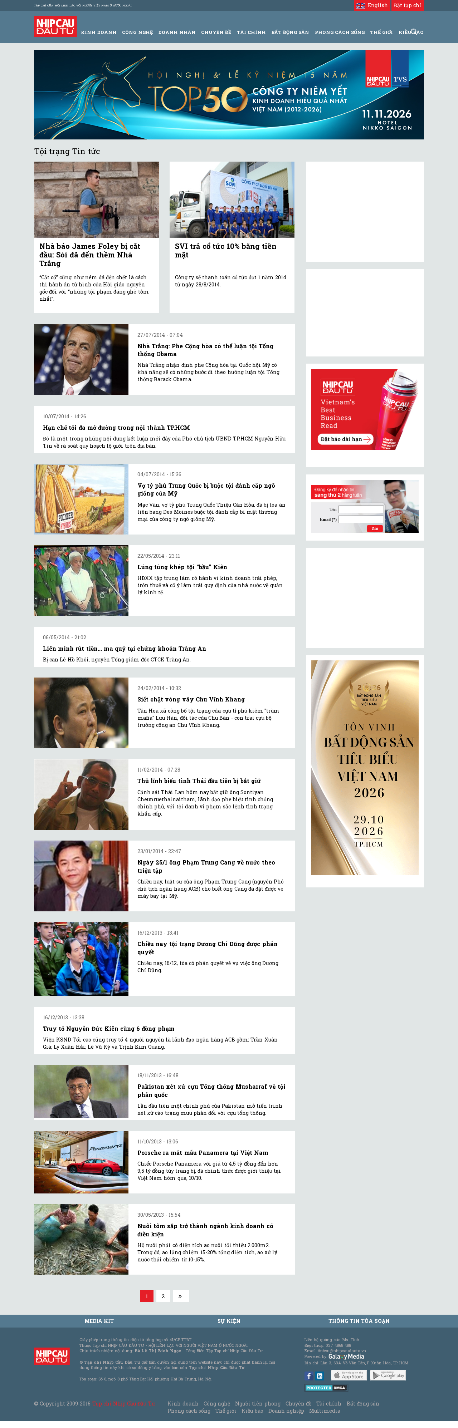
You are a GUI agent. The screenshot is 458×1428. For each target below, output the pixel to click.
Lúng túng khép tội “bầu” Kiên (182, 567)
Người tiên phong (257, 1403)
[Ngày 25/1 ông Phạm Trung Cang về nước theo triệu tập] (81, 876)
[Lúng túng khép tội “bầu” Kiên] (81, 580)
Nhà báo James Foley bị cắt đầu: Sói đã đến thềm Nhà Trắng (89, 254)
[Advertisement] (365, 597)
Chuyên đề (216, 32)
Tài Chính (251, 32)
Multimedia (324, 1410)
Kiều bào (252, 1410)
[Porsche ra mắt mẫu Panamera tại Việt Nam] (81, 1162)
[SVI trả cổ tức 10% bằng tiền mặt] (232, 200)
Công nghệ (217, 1403)
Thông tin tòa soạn (359, 1321)
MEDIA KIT (99, 1321)
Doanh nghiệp (286, 1410)
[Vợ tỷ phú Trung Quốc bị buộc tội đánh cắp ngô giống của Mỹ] (81, 499)
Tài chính (328, 1403)
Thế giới (381, 32)
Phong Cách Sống (340, 32)
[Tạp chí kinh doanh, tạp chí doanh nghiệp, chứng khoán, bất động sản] (55, 26)
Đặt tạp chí (408, 5)
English (376, 5)
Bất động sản (290, 32)
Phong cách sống (188, 1410)
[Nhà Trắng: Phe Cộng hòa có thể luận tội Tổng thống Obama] (81, 359)
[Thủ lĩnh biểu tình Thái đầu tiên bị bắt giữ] (81, 794)
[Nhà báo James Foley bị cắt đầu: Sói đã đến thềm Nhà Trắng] (96, 200)
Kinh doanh (182, 1403)
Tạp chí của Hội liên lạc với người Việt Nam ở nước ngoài (83, 5)
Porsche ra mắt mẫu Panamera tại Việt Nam (202, 1152)
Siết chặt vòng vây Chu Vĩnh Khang (191, 699)
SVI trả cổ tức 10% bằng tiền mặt (226, 250)
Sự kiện (229, 1321)
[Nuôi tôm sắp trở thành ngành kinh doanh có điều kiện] (81, 1239)
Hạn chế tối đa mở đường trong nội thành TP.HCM (116, 427)
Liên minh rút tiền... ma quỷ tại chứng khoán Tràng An (124, 648)
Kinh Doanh (99, 32)
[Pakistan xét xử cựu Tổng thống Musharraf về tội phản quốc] (81, 1091)
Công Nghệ (137, 32)
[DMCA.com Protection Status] (326, 1387)
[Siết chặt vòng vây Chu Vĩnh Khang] (81, 713)
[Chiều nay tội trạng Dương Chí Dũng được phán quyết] (81, 959)
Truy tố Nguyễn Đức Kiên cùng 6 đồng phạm (109, 1028)
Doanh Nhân (177, 32)
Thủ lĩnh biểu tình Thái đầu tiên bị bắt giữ (199, 780)
